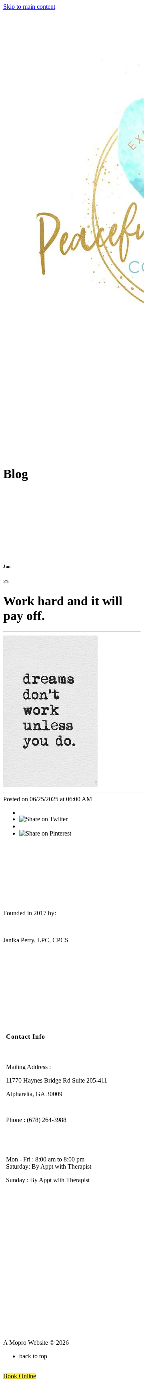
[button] (19, 1376)
